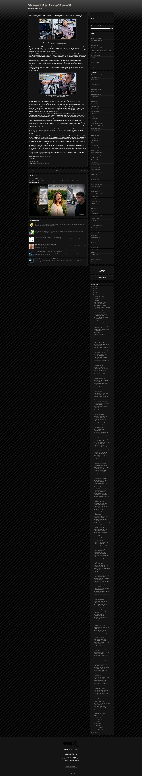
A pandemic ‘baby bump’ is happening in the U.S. (100, 471)
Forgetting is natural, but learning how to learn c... (101, 513)
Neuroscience (46, 163)
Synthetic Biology (95, 245)
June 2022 (96, 719)
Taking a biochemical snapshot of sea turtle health (101, 674)
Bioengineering (94, 99)
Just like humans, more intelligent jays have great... (101, 326)
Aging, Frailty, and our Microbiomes (99, 430)
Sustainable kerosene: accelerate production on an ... (101, 592)
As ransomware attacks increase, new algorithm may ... (101, 687)
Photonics (93, 208)
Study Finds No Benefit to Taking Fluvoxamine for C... (101, 449)
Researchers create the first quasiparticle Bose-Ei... (100, 377)
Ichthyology (93, 164)
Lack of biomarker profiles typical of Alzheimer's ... (101, 572)
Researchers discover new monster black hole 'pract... (100, 494)
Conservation (94, 130)
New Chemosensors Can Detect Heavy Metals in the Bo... (101, 477)
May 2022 (96, 721)
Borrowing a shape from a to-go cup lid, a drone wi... (101, 348)
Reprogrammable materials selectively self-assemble (100, 462)
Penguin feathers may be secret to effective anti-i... (101, 404)
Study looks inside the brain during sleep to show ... (100, 387)
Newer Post (32, 170)
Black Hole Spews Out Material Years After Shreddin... (101, 605)
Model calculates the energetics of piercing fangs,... (102, 523)
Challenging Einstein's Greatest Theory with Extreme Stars (48, 251)
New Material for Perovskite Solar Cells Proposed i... (101, 330)
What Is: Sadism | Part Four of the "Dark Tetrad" (46, 258)
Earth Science (94, 135)
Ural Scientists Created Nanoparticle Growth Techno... (101, 446)
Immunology (94, 167)
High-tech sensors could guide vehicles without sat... (101, 397)
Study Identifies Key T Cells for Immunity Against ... (101, 374)
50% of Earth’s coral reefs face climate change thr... (101, 636)
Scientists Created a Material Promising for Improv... (100, 417)
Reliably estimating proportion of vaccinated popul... (101, 549)
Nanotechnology (95, 189)
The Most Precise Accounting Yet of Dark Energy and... (101, 510)
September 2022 (98, 713)
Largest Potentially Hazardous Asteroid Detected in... (101, 318)
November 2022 (98, 298)
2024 (94, 290)
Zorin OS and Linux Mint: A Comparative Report (46, 230)
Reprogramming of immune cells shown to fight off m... (101, 311)
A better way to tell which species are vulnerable (101, 323)
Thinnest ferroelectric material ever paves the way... (101, 481)
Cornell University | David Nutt (43, 156)
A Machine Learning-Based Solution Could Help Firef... (100, 559)
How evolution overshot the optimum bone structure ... (100, 553)
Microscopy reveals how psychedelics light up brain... (101, 400)
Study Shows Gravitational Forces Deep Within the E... (102, 704)
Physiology (93, 213)
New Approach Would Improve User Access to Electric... (101, 566)
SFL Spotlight (94, 235)
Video (92, 252)
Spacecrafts (94, 242)
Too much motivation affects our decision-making (101, 585)
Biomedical (93, 106)
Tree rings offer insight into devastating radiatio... (100, 371)
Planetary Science (95, 215)
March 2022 (97, 725)
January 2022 (97, 729)
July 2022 (96, 717)
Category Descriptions (96, 38)
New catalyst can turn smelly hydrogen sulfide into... (100, 303)
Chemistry (93, 121)
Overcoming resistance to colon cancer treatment (101, 338)
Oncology (93, 196)
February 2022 (97, 727)
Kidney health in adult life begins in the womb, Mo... (101, 562)
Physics (93, 210)
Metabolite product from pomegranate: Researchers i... (101, 368)
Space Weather (94, 45)
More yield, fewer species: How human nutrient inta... (101, 410)
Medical (93, 174)
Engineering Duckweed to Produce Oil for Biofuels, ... (100, 631)
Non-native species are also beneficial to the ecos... (100, 681)
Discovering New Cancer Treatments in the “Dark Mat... (101, 707)
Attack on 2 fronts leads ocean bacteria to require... (101, 536)
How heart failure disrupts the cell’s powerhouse (100, 426)
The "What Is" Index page (97, 40)
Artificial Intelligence (95, 82)
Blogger (74, 773)
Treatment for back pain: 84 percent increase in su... (100, 546)
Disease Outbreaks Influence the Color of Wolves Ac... (101, 443)
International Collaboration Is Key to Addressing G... (101, 345)
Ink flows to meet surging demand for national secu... (102, 643)
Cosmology (93, 133)
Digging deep (97, 658)
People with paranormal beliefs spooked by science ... (101, 351)
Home (58, 170)
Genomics (93, 159)
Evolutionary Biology (96, 152)
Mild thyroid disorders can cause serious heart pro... (101, 413)
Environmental (94, 145)
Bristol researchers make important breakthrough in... (101, 646)
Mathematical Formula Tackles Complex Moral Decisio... (101, 671)
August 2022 (97, 715)
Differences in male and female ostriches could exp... (101, 540)
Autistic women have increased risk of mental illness (101, 355)
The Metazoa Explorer (96, 43)
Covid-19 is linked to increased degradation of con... (101, 517)
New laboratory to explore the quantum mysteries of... (101, 530)
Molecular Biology (95, 184)
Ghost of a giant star (98, 320)
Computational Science (96, 125)
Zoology (93, 261)
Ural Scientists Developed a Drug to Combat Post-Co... (101, 582)
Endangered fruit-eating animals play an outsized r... (101, 595)
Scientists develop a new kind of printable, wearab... (101, 653)
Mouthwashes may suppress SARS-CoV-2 (100, 710)
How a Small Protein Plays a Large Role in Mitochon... (100, 453)
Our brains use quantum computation (99, 474)
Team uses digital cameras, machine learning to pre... (100, 640)
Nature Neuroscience (75, 101)
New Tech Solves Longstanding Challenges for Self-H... (101, 315)
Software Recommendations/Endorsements (101, 50)
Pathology (93, 203)
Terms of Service (95, 62)
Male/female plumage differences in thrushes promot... (101, 678)
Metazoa (93, 176)
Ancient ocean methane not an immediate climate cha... (101, 533)
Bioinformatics (94, 101)
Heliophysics (94, 162)
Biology (34, 163)
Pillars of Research (95, 52)
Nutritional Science (95, 193)
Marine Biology (94, 169)
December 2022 (98, 296)
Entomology (94, 142)
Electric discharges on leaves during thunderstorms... (100, 520)
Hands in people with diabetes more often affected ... (101, 507)
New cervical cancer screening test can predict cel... (101, 439)
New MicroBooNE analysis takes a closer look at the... (102, 308)
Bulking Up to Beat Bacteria (100, 305)
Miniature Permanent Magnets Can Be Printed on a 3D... (101, 684)
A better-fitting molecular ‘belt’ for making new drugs (47, 244)
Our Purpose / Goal (95, 55)
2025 (94, 288)
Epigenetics (94, 150)
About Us (93, 60)
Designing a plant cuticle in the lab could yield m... (102, 661)
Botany (92, 113)
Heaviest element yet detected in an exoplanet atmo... (101, 589)
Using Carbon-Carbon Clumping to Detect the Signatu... (101, 423)
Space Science (94, 240)
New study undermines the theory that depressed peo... (101, 598)
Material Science (95, 172)
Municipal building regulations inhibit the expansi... (101, 384)
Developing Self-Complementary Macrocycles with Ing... (101, 576)
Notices (93, 35)
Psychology (93, 220)
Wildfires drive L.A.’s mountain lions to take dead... (101, 456)
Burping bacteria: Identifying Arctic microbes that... (102, 569)
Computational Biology (96, 123)
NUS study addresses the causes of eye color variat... (101, 556)
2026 (94, 286)
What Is (93, 257)
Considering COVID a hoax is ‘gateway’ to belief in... (100, 342)
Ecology (93, 138)
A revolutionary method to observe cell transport (100, 420)
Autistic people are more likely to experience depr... (101, 381)
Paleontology (94, 201)
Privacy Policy (94, 65)
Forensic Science (95, 155)
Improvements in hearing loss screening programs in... (101, 656)
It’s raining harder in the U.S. (100, 633)
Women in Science (95, 259)
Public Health (94, 223)
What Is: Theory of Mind (35, 178)
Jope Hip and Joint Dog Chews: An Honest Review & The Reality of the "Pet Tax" (54, 222)
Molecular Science (95, 186)
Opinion (93, 198)
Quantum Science (95, 225)
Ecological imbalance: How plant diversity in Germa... (101, 500)
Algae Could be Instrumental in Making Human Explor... (101, 526)
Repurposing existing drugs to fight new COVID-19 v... (101, 691)
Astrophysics (94, 87)
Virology (93, 254)
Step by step (97, 332)
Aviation (93, 91)
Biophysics (93, 108)
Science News (94, 232)
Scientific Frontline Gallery (97, 47)
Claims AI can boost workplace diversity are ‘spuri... (101, 665)
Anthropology (94, 77)
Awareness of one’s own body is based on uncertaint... (101, 361)
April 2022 (96, 723)
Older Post (83, 170)
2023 (94, 292)
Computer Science (95, 128)
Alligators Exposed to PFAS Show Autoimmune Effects (101, 468)
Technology (93, 247)
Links (92, 67)
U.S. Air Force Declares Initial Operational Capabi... (100, 602)
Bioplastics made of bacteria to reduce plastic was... (101, 697)
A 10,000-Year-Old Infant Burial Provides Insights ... (101, 459)
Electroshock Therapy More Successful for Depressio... (100, 487)
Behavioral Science (95, 94)
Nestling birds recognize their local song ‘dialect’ (100, 364)
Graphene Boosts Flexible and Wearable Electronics (101, 624)
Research (93, 227)
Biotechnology (94, 111)
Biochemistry (94, 96)
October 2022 (97, 300)
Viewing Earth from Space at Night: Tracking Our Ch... (100, 608)
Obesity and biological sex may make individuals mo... (101, 543)
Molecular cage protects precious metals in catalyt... (101, 390)
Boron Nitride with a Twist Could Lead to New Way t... (101, 700)
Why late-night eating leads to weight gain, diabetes (101, 433)
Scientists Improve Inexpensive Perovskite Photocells (101, 621)
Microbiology (94, 179)
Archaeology (94, 79)
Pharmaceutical (94, 206)
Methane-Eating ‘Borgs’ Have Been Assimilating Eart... (100, 504)
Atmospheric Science (96, 89)
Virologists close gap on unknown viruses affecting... (101, 579)
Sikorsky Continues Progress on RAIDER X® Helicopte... (101, 668)
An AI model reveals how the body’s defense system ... (100, 618)
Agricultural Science (95, 74)
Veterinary (93, 249)
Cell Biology (94, 118)
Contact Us (93, 57)
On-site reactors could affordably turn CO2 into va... (101, 694)
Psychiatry (93, 218)
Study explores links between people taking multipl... (100, 615)
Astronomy (93, 84)
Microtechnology (95, 181)
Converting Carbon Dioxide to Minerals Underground (101, 491)
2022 (94, 294)
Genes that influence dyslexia (100, 465)
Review (93, 230)
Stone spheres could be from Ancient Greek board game (48, 237)
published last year (39, 135)
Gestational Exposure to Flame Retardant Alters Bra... (101, 394)
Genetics (93, 157)
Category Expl (94, 116)
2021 (94, 732)
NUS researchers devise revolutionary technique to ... (101, 335)
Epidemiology (94, 147)
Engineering (39, 163)
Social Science (94, 237)
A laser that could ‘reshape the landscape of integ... (101, 436)
